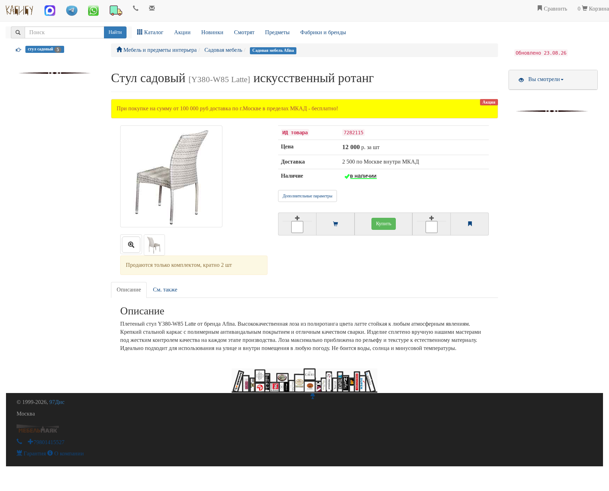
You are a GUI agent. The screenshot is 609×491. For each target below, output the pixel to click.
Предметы (277, 32)
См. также (165, 290)
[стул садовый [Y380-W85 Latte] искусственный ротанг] (131, 244)
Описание (129, 290)
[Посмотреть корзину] (335, 224)
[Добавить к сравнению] (431, 224)
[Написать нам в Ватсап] (93, 10)
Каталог (153, 32)
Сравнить (554, 9)
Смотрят (244, 32)
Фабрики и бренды (323, 32)
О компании (68, 453)
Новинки (212, 32)
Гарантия (34, 453)
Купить (383, 223)
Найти (115, 32)
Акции (182, 32)
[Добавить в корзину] (297, 224)
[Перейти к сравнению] (469, 224)
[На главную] (19, 9)
